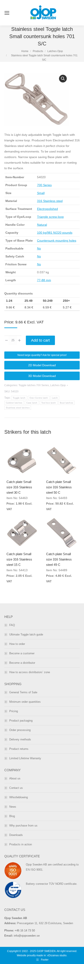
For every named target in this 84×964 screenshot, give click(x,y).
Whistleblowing (18, 797)
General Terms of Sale (23, 692)
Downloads (16, 835)
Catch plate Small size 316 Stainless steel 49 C (59, 559)
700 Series (44, 185)
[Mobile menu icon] (6, 12)
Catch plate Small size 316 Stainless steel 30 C (19, 487)
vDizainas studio (57, 955)
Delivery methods (20, 739)
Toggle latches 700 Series (34, 385)
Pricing (13, 711)
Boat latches (66, 403)
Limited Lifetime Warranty (25, 758)
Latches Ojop (55, 51)
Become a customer (21, 653)
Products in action (20, 844)
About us (14, 778)
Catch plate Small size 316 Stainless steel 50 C (59, 487)
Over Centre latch (39, 398)
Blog (12, 816)
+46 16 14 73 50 (25, 930)
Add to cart (40, 340)
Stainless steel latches (18, 408)
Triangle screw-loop (50, 216)
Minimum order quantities (25, 701)
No (39, 248)
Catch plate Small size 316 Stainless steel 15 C (19, 559)
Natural (42, 224)
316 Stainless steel (50, 201)
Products (38, 51)
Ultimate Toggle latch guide (26, 634)
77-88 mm (44, 280)
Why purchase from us (23, 825)
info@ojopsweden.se (27, 935)
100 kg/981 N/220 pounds (54, 232)
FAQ (12, 625)
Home (24, 51)
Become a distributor (22, 662)
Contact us (16, 787)
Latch (55, 398)
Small (41, 193)
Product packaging (21, 720)
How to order (17, 644)
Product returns (18, 748)
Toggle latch (19, 398)
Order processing (20, 730)
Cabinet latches (14, 403)
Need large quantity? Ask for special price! (42, 355)
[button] (63, 78)
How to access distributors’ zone (29, 672)
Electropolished (47, 209)
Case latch (31, 403)
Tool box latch (48, 403)
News (12, 806)
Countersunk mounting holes (56, 240)
